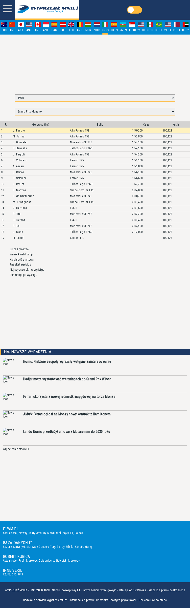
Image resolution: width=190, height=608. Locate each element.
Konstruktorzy (83, 547)
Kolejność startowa (22, 259)
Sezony (7, 547)
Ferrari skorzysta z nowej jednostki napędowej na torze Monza (69, 397)
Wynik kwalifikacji (21, 254)
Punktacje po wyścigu (23, 275)
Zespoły (44, 547)
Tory (52, 547)
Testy (31, 533)
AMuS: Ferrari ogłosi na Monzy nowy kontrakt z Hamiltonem (67, 414)
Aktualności (10, 533)
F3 (8, 574)
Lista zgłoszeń (19, 249)
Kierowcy (32, 547)
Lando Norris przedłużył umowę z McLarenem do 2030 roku (66, 432)
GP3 (20, 574)
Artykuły (41, 533)
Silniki (70, 547)
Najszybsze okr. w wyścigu (27, 269)
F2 (4, 574)
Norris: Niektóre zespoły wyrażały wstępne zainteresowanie (67, 361)
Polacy (79, 533)
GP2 (14, 574)
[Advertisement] (95, 62)
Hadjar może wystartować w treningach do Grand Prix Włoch (67, 379)
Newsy (23, 533)
